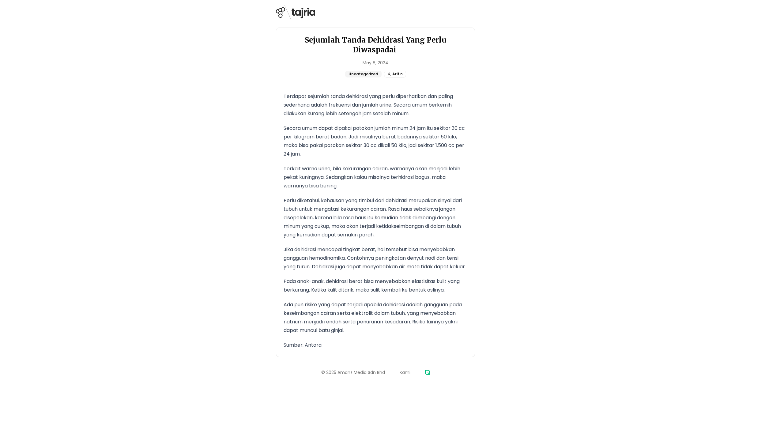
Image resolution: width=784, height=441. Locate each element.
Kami (405, 372)
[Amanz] (427, 372)
